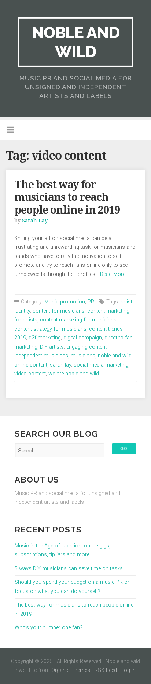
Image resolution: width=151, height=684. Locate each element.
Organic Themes (70, 670)
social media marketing (101, 365)
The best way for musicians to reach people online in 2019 (67, 197)
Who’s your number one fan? (48, 628)
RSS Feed (106, 670)
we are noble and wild (73, 374)
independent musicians (41, 356)
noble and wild (115, 356)
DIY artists (52, 347)
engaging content (86, 347)
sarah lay (60, 365)
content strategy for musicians (50, 329)
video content (30, 374)
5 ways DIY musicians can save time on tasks (69, 568)
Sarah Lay (35, 220)
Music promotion (64, 302)
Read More (112, 274)
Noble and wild (75, 42)
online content (30, 365)
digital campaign (82, 338)
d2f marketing (45, 338)
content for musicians (59, 311)
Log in (128, 670)
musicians (83, 356)
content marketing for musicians (78, 320)
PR (91, 302)
